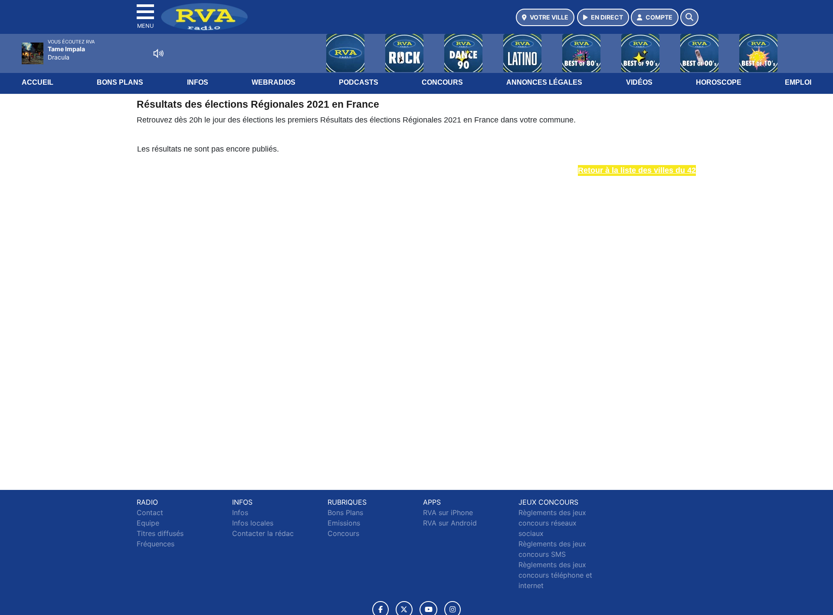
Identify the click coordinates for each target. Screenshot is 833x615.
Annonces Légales (544, 82)
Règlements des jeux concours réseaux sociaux (552, 523)
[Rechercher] (689, 17)
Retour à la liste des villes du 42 (637, 170)
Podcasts (358, 82)
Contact (150, 512)
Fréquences (155, 543)
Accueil (37, 82)
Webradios (273, 82)
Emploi (798, 82)
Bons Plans (120, 82)
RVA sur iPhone (448, 512)
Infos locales (252, 523)
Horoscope (718, 82)
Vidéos (639, 82)
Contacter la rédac (263, 533)
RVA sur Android (450, 523)
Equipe (148, 523)
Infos (197, 82)
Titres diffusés (160, 533)
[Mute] (158, 53)
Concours (442, 82)
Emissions (344, 523)
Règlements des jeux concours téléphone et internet (555, 575)
